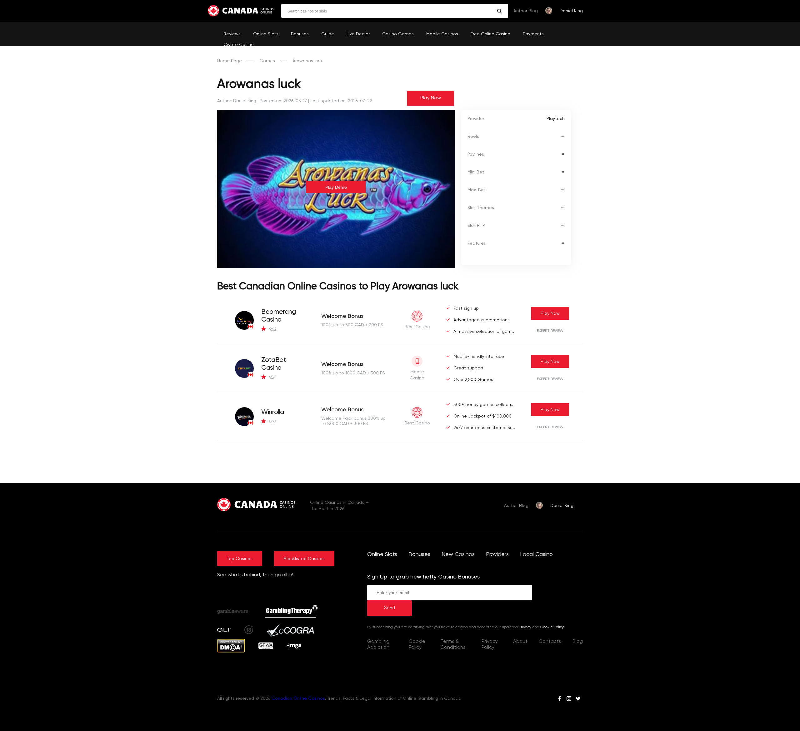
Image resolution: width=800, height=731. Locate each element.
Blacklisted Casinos (304, 559)
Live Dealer (358, 34)
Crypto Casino (238, 45)
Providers (497, 554)
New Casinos (458, 554)
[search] (499, 11)
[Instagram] (568, 699)
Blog (577, 641)
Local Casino (536, 554)
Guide (327, 34)
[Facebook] (559, 699)
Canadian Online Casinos (298, 698)
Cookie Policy (552, 627)
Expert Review (550, 331)
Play (550, 313)
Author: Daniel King (236, 101)
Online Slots (265, 34)
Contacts (550, 641)
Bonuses (300, 34)
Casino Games (398, 34)
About (520, 641)
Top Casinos (239, 559)
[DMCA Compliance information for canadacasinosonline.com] (231, 651)
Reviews (232, 34)
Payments (533, 34)
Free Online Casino (490, 34)
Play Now (430, 98)
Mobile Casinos (442, 34)
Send (389, 608)
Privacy (525, 627)
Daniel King (571, 11)
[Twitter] (578, 699)
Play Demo (336, 187)
